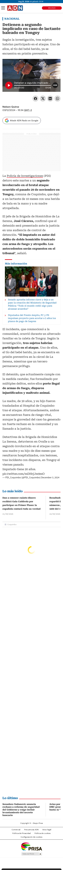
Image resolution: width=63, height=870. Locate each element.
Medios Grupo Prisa (32, 854)
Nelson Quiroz (10, 106)
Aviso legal (46, 829)
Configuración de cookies (31, 837)
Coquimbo (12, 524)
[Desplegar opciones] (55, 85)
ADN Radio (15, 8)
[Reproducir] (9, 85)
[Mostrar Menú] (3, 8)
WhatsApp (57, 98)
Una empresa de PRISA (31, 846)
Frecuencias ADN (31, 829)
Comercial (16, 829)
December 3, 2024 (50, 477)
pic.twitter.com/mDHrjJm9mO (23, 473)
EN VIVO (51, 8)
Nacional (11, 18)
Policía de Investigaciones (25, 175)
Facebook (35, 98)
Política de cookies (43, 833)
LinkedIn (50, 98)
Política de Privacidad (21, 833)
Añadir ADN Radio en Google (24, 120)
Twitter (43, 98)
